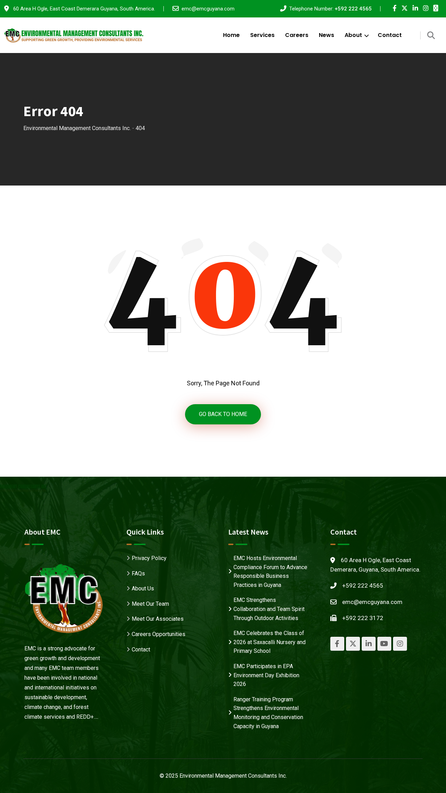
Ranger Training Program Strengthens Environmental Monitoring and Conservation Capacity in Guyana (268, 713)
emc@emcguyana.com (208, 9)
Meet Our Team (150, 604)
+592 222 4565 (353, 9)
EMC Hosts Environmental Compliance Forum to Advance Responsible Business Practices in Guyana (270, 571)
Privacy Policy (149, 558)
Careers (296, 35)
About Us (143, 588)
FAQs (138, 573)
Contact (390, 35)
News (326, 35)
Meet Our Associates (158, 618)
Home (231, 35)
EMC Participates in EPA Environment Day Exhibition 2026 (266, 675)
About (353, 35)
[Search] (431, 35)
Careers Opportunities (158, 634)
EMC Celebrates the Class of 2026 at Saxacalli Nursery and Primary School (269, 642)
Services (262, 35)
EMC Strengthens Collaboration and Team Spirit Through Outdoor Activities (269, 609)
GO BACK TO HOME (223, 414)
